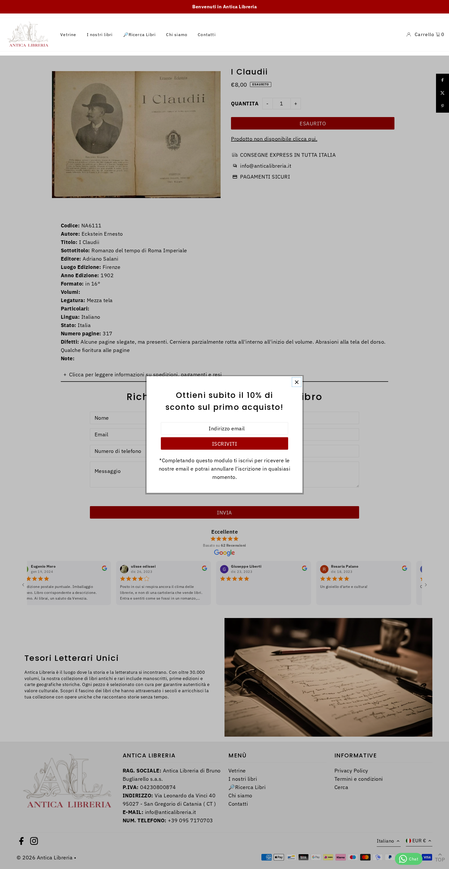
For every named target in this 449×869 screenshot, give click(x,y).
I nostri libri (100, 34)
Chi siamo (176, 34)
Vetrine (68, 34)
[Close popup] (296, 382)
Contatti (207, 34)
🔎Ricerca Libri (139, 34)
